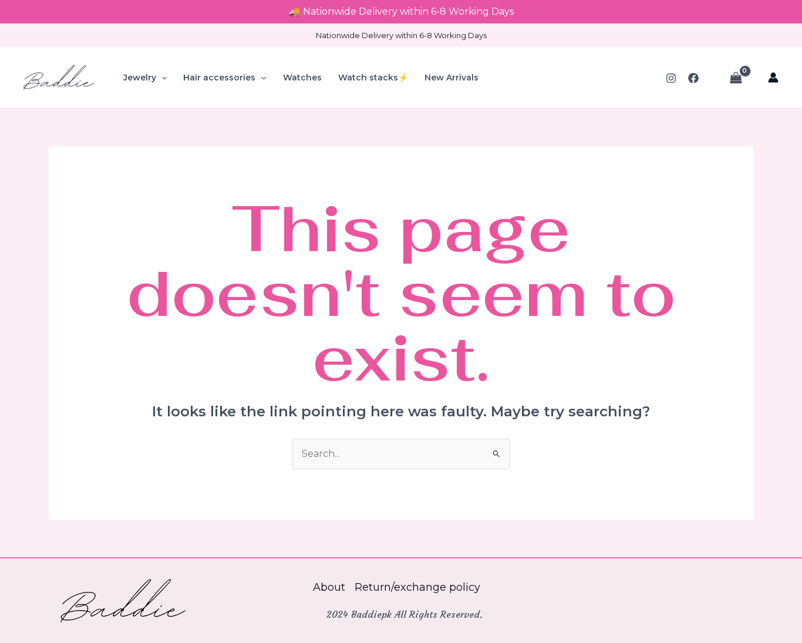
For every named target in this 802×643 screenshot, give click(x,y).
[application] (161, 77)
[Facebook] (693, 78)
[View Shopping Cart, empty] (736, 77)
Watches (302, 77)
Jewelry (139, 77)
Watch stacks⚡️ (373, 77)
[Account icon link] (773, 77)
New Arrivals (451, 77)
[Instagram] (671, 78)
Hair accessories (219, 77)
